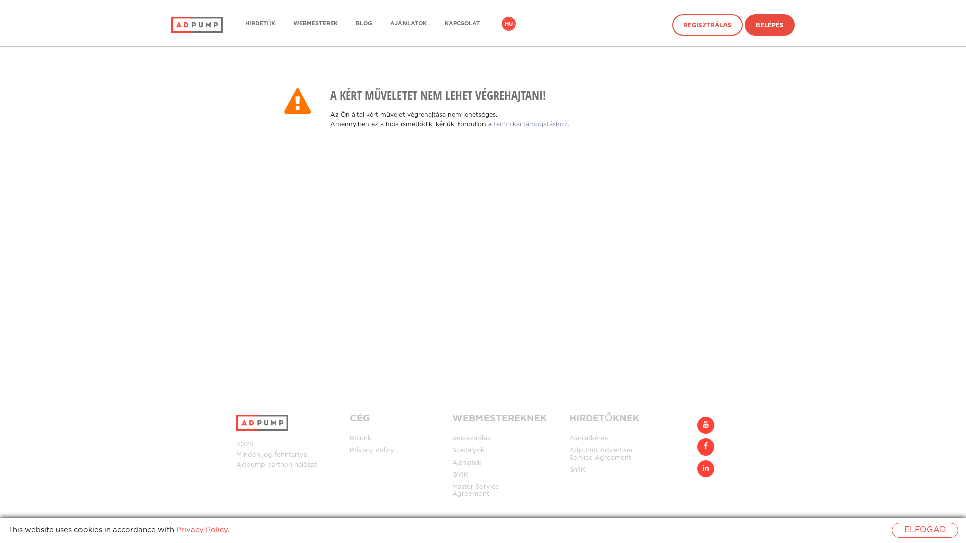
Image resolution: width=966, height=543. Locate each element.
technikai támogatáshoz (531, 124)
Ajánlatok (408, 23)
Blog (364, 23)
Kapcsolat (462, 23)
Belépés (770, 25)
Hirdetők (260, 23)
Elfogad (925, 530)
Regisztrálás (707, 25)
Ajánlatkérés (588, 438)
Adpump (250, 465)
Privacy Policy (372, 451)
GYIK (460, 475)
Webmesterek (315, 23)
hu (509, 24)
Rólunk (360, 438)
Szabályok (468, 451)
